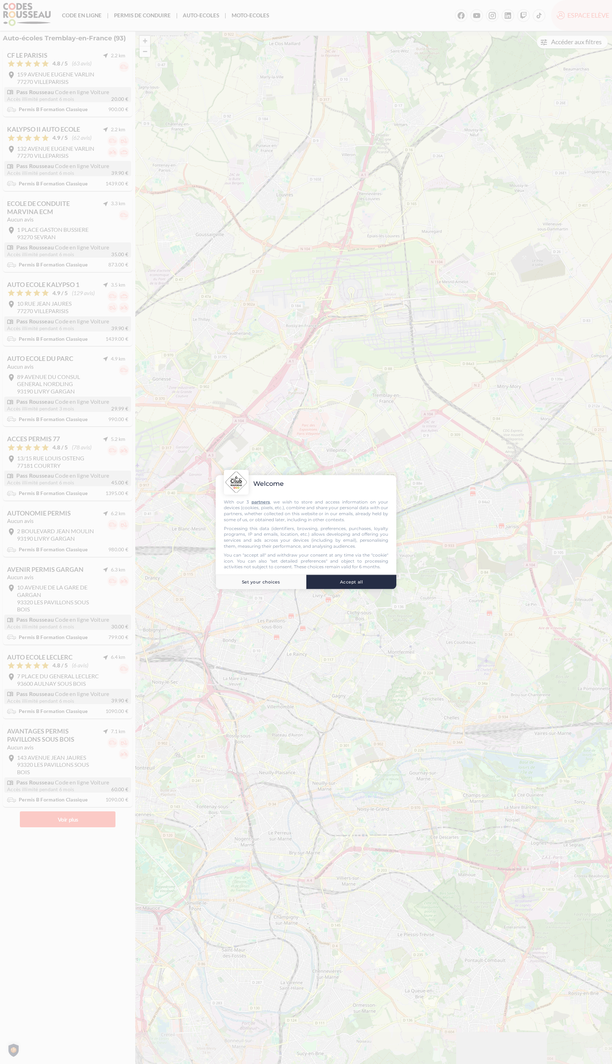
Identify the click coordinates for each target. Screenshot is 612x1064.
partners (260, 501)
